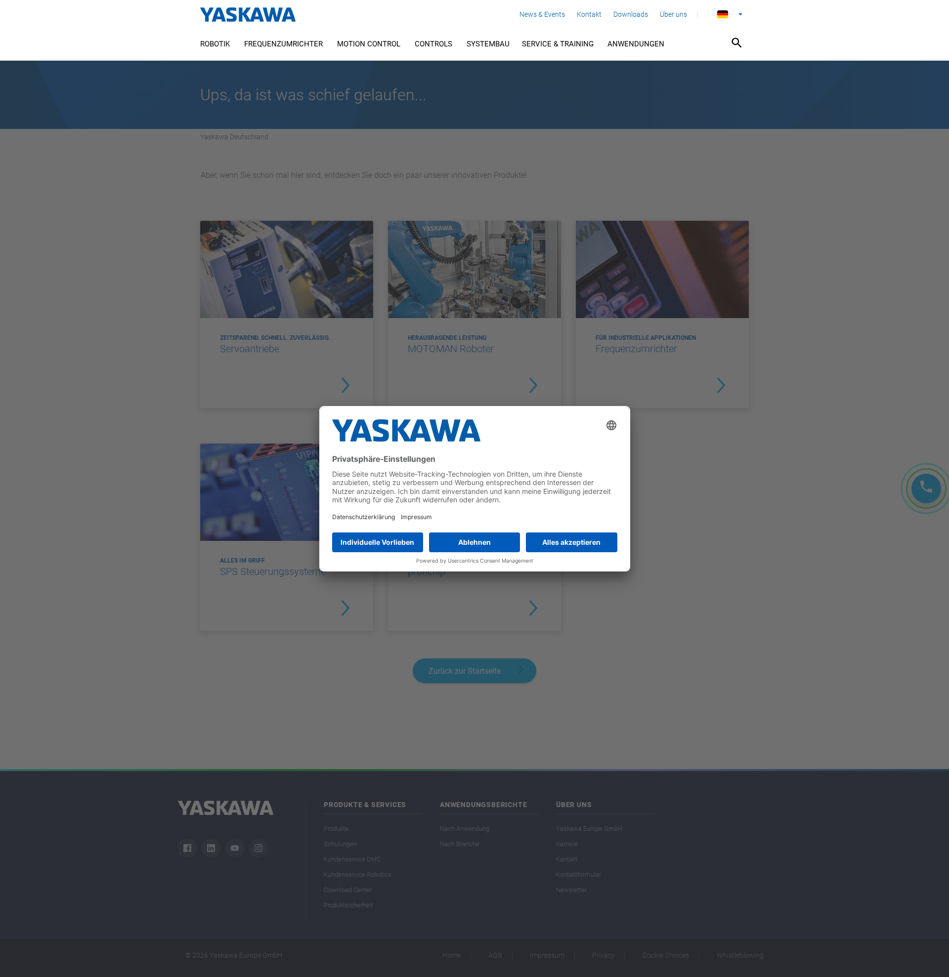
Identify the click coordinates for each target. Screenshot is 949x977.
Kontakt (589, 14)
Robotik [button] (215, 44)
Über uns (673, 14)
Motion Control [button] (368, 44)
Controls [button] (433, 44)
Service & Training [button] (558, 44)
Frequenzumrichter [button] (283, 44)
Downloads (630, 14)
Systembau (488, 44)
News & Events (542, 14)
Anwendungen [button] (635, 44)
